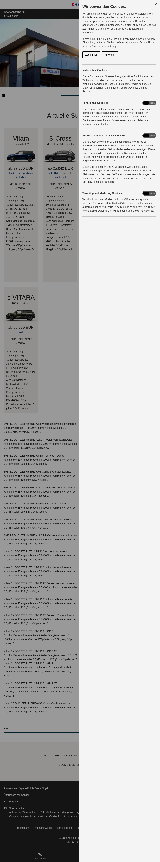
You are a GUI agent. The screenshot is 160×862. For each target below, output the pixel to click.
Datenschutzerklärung (104, 46)
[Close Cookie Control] (156, 4)
